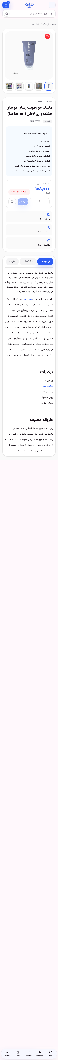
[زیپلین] (29, 5)
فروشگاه (46, 24)
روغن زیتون (48, 386)
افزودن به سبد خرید (21, 201)
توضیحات (45, 261)
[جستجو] (6, 13)
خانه (54, 24)
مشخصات (28, 261)
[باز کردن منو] (52, 5)
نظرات (12, 261)
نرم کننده (28, 299)
